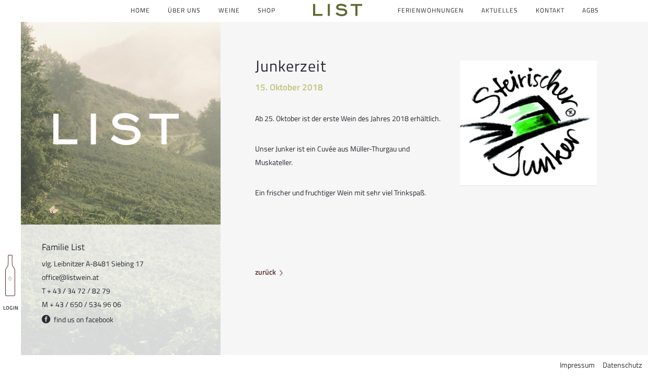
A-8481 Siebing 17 (115, 263)
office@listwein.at (70, 277)
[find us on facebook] (47, 321)
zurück (265, 271)
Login (10, 308)
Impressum (577, 364)
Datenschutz (622, 364)
